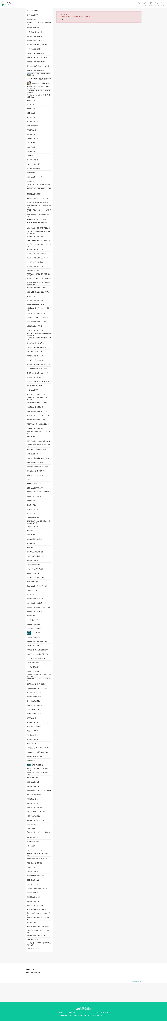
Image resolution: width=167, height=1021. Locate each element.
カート (162, 5)
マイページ (145, 5)
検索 (139, 5)
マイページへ (62, 19)
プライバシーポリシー (84, 1012)
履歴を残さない (136, 981)
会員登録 (151, 5)
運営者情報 (72, 1012)
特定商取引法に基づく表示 (101, 1012)
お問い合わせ (62, 1012)
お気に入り (157, 5)
